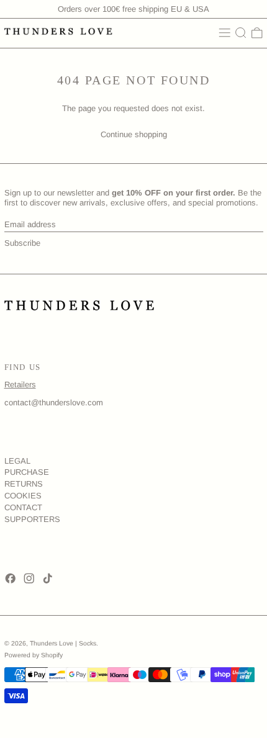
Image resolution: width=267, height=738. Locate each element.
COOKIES (23, 495)
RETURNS (23, 483)
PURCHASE (26, 472)
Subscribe (22, 243)
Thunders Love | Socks (63, 643)
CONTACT (23, 507)
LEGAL (17, 461)
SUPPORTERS (32, 519)
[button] (241, 33)
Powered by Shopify (33, 655)
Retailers (20, 384)
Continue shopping (134, 134)
